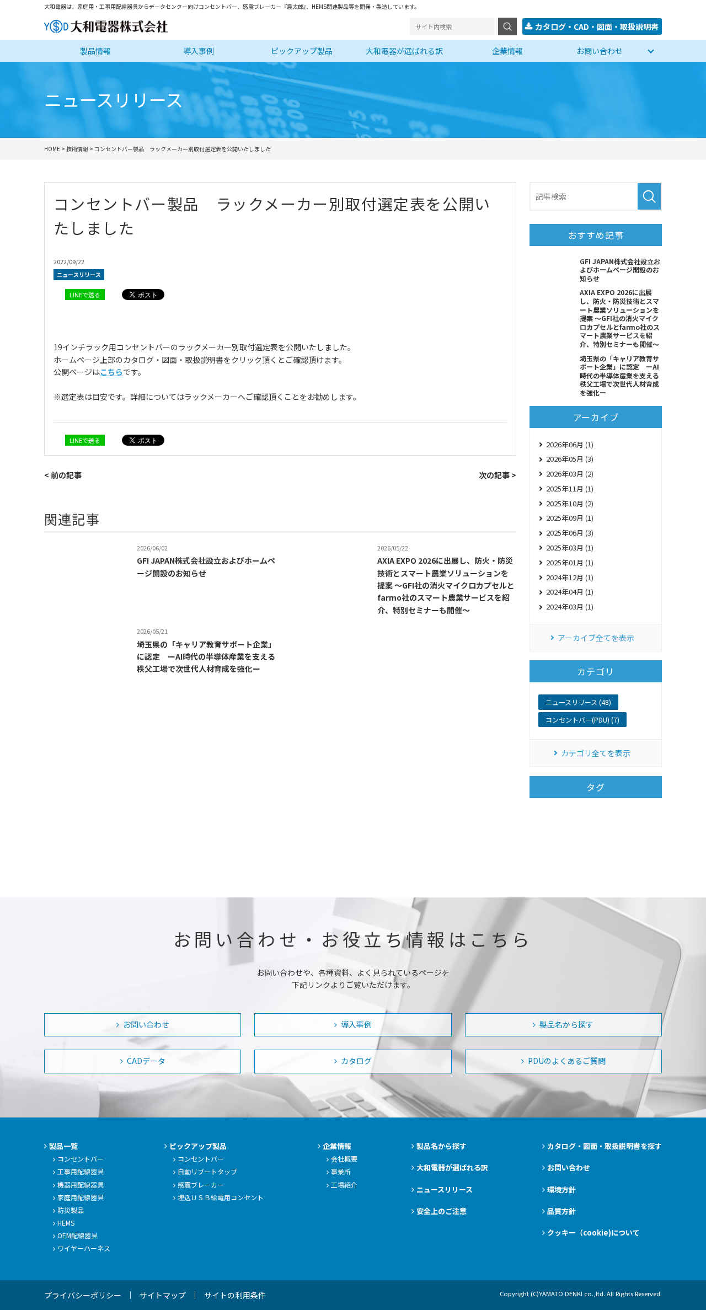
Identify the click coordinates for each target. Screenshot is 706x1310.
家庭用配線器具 (80, 1197)
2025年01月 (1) (569, 562)
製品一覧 (63, 1146)
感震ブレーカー (201, 1184)
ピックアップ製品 (302, 50)
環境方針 (561, 1189)
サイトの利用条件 (235, 1295)
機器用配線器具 (80, 1184)
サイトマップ (163, 1295)
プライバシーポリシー (82, 1295)
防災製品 (70, 1210)
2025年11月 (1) (569, 488)
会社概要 (344, 1158)
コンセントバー (80, 1158)
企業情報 (507, 50)
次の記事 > (497, 474)
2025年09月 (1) (569, 517)
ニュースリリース (79, 274)
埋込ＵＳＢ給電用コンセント (221, 1197)
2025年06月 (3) (569, 532)
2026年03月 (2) (569, 473)
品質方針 (561, 1211)
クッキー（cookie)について (593, 1232)
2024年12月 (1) (569, 577)
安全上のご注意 (441, 1211)
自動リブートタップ (207, 1171)
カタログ (355, 1060)
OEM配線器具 (77, 1235)
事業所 (341, 1171)
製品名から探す (565, 1024)
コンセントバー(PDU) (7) (582, 719)
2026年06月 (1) (569, 444)
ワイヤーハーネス (83, 1248)
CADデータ (145, 1060)
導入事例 (198, 50)
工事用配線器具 (80, 1171)
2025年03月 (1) (569, 547)
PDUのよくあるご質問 (566, 1060)
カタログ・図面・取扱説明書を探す (604, 1146)
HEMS (65, 1222)
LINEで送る (84, 294)
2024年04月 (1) (569, 591)
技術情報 (77, 149)
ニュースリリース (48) (578, 702)
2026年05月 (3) (569, 458)
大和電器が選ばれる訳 (404, 50)
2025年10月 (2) (569, 503)
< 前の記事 (63, 474)
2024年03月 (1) (569, 606)
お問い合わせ (599, 50)
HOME (52, 149)
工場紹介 (344, 1184)
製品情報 (95, 50)
